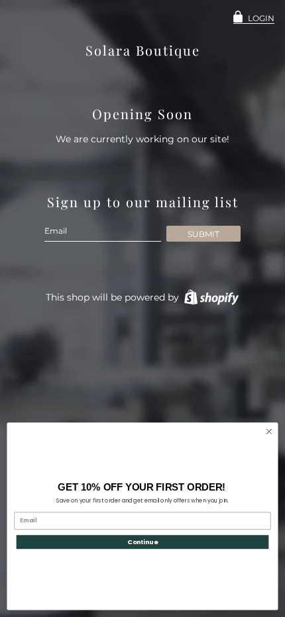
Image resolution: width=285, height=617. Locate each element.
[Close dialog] (269, 432)
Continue (142, 542)
